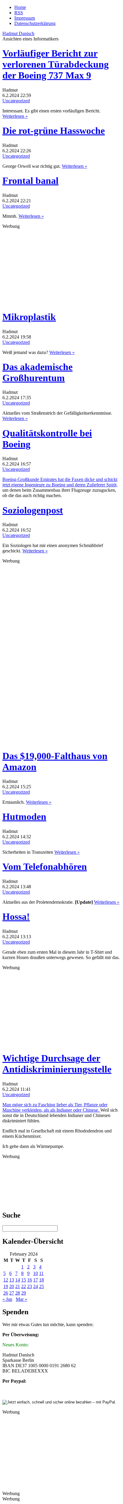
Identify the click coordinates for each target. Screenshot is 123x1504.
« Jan (7, 1299)
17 (35, 1279)
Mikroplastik (29, 316)
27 (11, 1292)
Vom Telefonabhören (44, 866)
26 (5, 1292)
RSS (18, 12)
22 (23, 1286)
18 (41, 1279)
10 (35, 1273)
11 (41, 1273)
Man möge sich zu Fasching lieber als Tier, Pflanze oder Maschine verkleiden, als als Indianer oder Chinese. (54, 1107)
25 (41, 1286)
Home (20, 7)
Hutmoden (24, 816)
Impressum (24, 18)
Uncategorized (16, 100)
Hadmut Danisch (18, 33)
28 (17, 1292)
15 (23, 1279)
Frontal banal (30, 180)
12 (5, 1279)
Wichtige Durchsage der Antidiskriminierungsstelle (56, 1063)
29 (23, 1292)
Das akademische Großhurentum (37, 372)
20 (11, 1286)
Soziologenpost (32, 510)
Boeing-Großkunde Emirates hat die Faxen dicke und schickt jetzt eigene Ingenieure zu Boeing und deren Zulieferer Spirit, (60, 482)
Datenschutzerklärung (35, 23)
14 (17, 1279)
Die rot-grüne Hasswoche (53, 130)
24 (35, 1286)
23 (29, 1286)
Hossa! (16, 916)
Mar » (21, 1299)
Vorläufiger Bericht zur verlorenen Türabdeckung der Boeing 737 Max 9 (55, 64)
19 (5, 1286)
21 (17, 1286)
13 (11, 1279)
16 (29, 1279)
